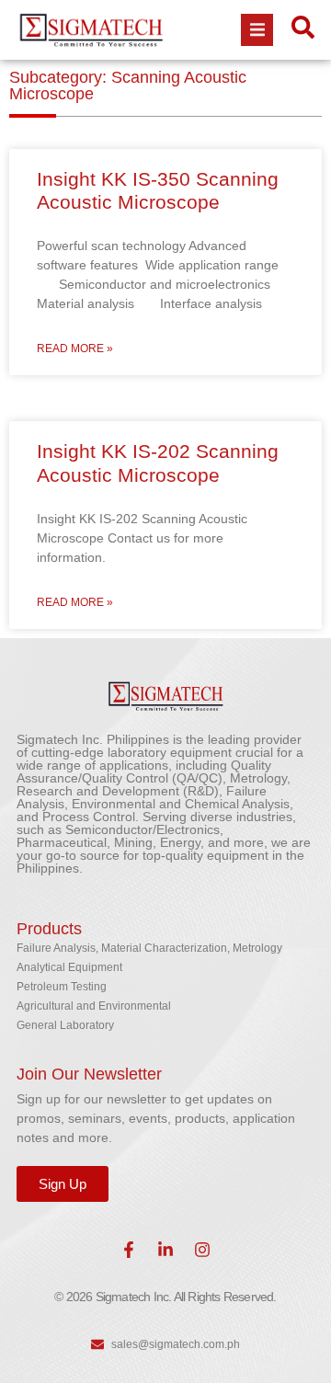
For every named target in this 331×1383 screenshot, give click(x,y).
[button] (257, 30)
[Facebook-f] (128, 1249)
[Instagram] (202, 1249)
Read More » (75, 348)
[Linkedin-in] (165, 1249)
